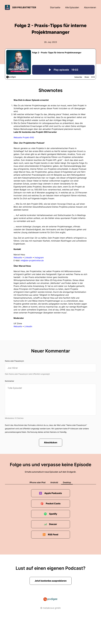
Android (54, 482)
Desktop (67, 482)
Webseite (18, 257)
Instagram (39, 257)
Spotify (53, 514)
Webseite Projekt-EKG (24, 137)
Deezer (53, 524)
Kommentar (9, 381)
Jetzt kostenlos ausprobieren (51, 580)
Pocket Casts (53, 503)
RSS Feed (53, 534)
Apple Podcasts (53, 493)
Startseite (55, 7)
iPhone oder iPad (37, 482)
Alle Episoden (72, 7)
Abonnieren (90, 7)
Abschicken (50, 442)
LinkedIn (28, 257)
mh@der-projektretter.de (32, 260)
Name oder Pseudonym (14, 361)
